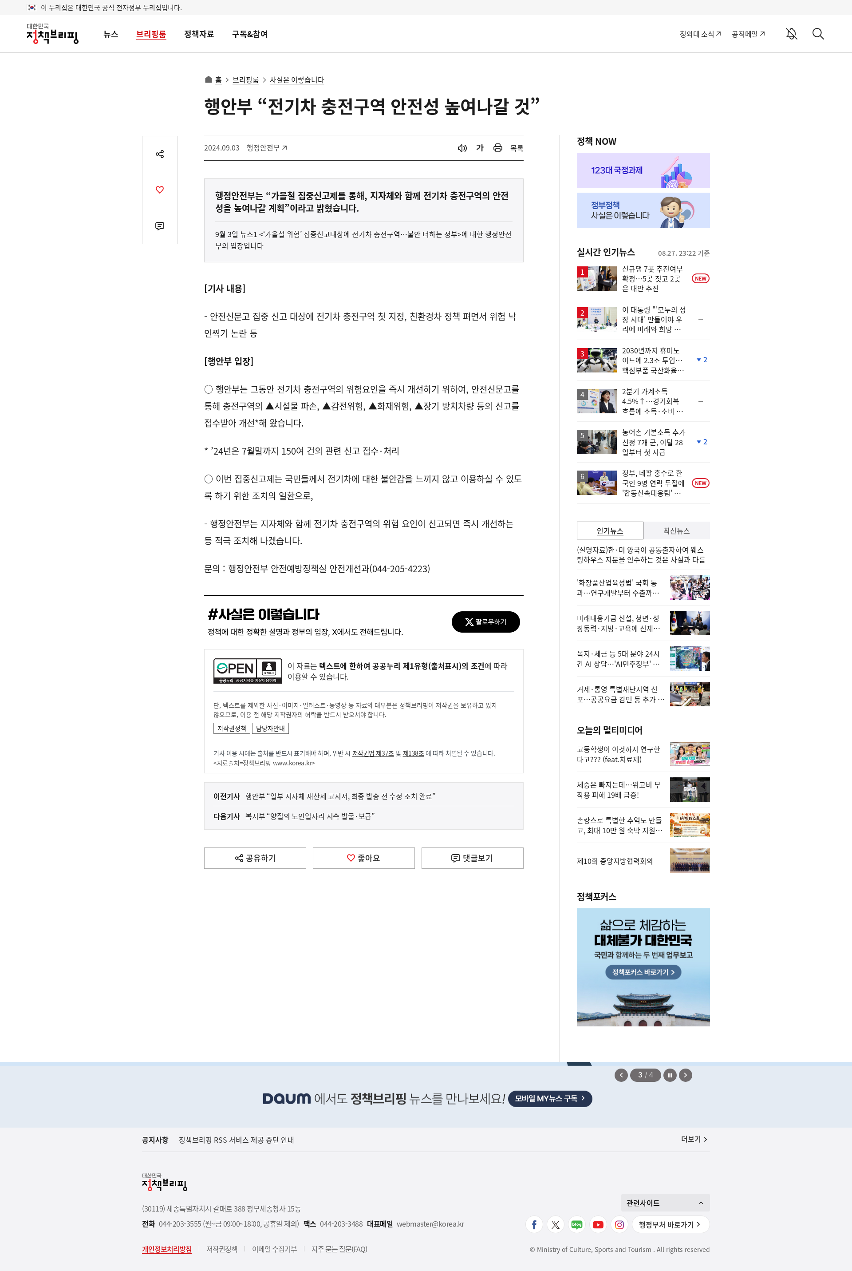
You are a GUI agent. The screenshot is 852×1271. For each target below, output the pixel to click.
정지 (670, 1075)
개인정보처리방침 (167, 1248)
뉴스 (110, 34)
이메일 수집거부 (274, 1248)
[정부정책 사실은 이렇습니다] (643, 210)
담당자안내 (270, 728)
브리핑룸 (151, 34)
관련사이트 (643, 1202)
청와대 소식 (697, 33)
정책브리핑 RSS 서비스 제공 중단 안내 (236, 1139)
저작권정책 (231, 728)
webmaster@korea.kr (430, 1224)
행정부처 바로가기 (666, 1224)
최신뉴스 (676, 530)
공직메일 (745, 33)
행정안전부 (266, 147)
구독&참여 (250, 34)
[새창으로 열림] (498, 148)
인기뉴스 (610, 530)
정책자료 (199, 34)
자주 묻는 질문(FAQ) (339, 1248)
